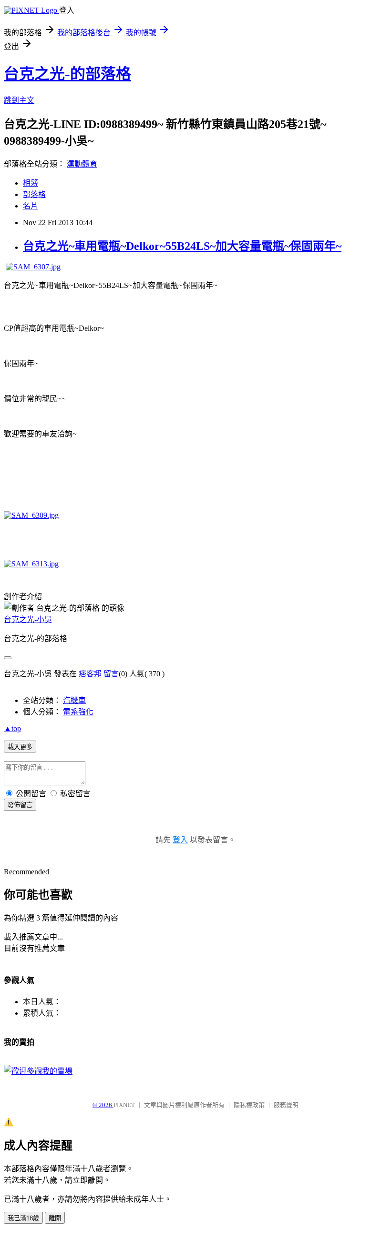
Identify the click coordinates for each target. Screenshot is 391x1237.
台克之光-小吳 (28, 619)
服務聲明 (286, 1104)
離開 (55, 1218)
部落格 (34, 194)
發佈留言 (20, 805)
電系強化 (78, 712)
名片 (30, 206)
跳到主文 (19, 100)
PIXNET (124, 1104)
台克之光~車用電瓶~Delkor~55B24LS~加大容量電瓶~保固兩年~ (182, 246)
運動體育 (82, 164)
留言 (111, 674)
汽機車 (74, 700)
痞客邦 (90, 674)
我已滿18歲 (23, 1218)
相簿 (30, 183)
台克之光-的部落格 (67, 73)
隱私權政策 (249, 1104)
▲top (12, 728)
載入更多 (20, 747)
